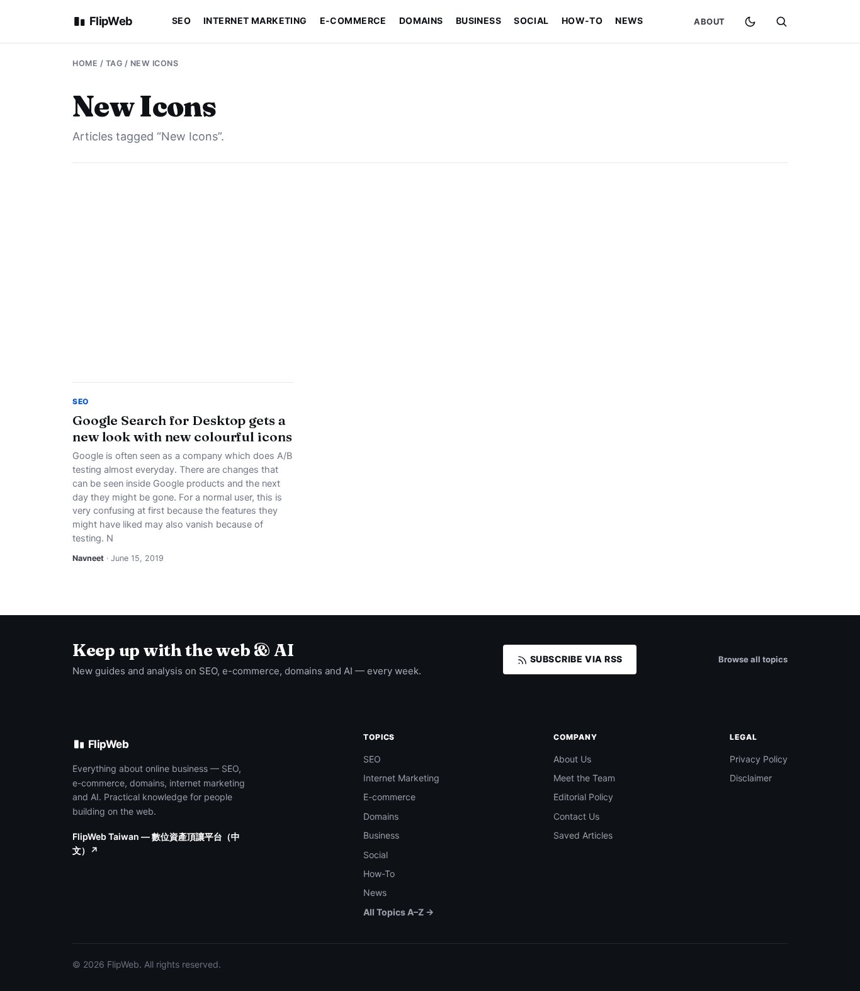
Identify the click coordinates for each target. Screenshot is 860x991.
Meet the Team (584, 778)
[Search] (781, 21)
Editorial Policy (583, 796)
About (709, 21)
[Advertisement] (430, 272)
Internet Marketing (255, 20)
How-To (582, 20)
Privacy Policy (759, 759)
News (629, 20)
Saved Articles (583, 835)
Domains (421, 20)
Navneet (88, 558)
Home (85, 63)
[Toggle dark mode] (750, 21)
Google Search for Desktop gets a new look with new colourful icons (182, 428)
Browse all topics (753, 659)
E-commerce (353, 20)
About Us (572, 759)
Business (478, 20)
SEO (181, 20)
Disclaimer (751, 778)
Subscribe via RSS (575, 659)
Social (531, 20)
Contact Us (576, 816)
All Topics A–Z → (398, 912)
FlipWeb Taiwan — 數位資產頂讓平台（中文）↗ (156, 843)
